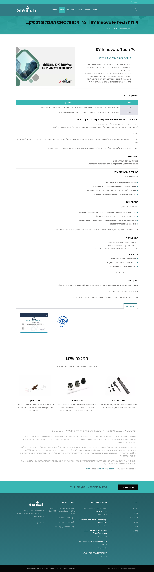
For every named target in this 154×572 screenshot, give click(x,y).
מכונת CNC (70, 10)
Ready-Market (113, 568)
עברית (135, 2)
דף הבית (54, 10)
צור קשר (95, 10)
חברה (62, 10)
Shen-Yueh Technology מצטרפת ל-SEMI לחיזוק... (93, 521)
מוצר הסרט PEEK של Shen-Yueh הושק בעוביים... (93, 543)
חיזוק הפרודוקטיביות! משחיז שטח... (95, 553)
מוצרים (80, 10)
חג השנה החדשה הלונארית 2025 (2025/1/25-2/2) (95, 532)
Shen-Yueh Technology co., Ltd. (50, 568)
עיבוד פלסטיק (112, 469)
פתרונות (87, 10)
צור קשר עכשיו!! (128, 487)
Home (130, 29)
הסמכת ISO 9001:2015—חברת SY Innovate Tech (95, 509)
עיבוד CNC (103, 469)
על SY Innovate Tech (114, 29)
